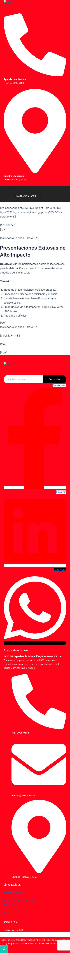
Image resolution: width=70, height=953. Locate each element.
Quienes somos (13, 891)
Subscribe (54, 379)
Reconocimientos (14, 913)
